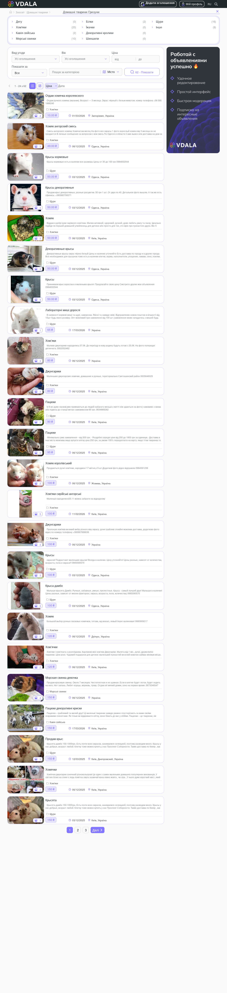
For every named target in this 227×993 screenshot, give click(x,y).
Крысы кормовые (56, 157)
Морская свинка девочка (61, 678)
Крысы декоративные (59, 187)
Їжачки (90, 27)
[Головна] (10, 12)
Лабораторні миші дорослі (62, 310)
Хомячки (51, 769)
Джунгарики (53, 371)
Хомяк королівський (58, 463)
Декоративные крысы (59, 249)
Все (17, 73)
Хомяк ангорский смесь (60, 126)
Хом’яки (50, 341)
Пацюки (50, 402)
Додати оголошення (160, 3)
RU (209, 4)
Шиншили (92, 38)
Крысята (51, 800)
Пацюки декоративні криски (63, 708)
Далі (95, 830)
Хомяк (49, 218)
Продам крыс (54, 739)
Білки (89, 21)
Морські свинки (26, 38)
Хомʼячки (51, 647)
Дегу (19, 21)
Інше (159, 27)
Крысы (49, 279)
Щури (159, 21)
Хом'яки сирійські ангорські (63, 494)
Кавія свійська (25, 33)
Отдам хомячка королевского (64, 95)
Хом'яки (21, 27)
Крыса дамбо (54, 586)
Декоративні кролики (100, 33)
